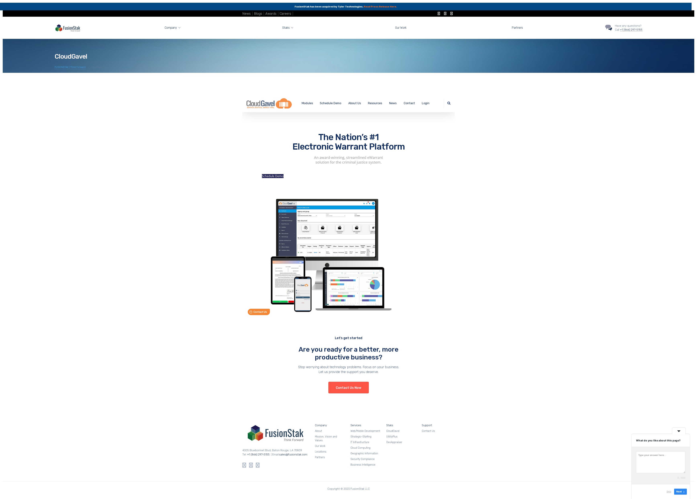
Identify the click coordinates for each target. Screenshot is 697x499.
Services (355, 425)
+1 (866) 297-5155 (631, 29)
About (318, 431)
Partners (517, 27)
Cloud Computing (360, 447)
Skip (669, 491)
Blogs (258, 14)
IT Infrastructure (359, 442)
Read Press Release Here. (380, 6)
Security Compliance (362, 459)
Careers (285, 14)
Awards (270, 14)
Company (321, 425)
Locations (320, 451)
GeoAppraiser (394, 442)
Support (427, 425)
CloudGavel (393, 431)
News (246, 14)
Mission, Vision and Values (326, 438)
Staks (389, 425)
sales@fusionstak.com (293, 454)
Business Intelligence (362, 464)
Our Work (401, 27)
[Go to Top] (689, 490)
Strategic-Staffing (360, 436)
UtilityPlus (392, 436)
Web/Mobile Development (365, 431)
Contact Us (428, 431)
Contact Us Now (348, 388)
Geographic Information (364, 453)
